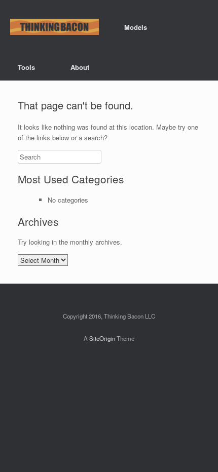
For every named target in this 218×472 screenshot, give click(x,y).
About (79, 67)
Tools (26, 67)
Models (135, 27)
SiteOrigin (102, 338)
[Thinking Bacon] (54, 27)
